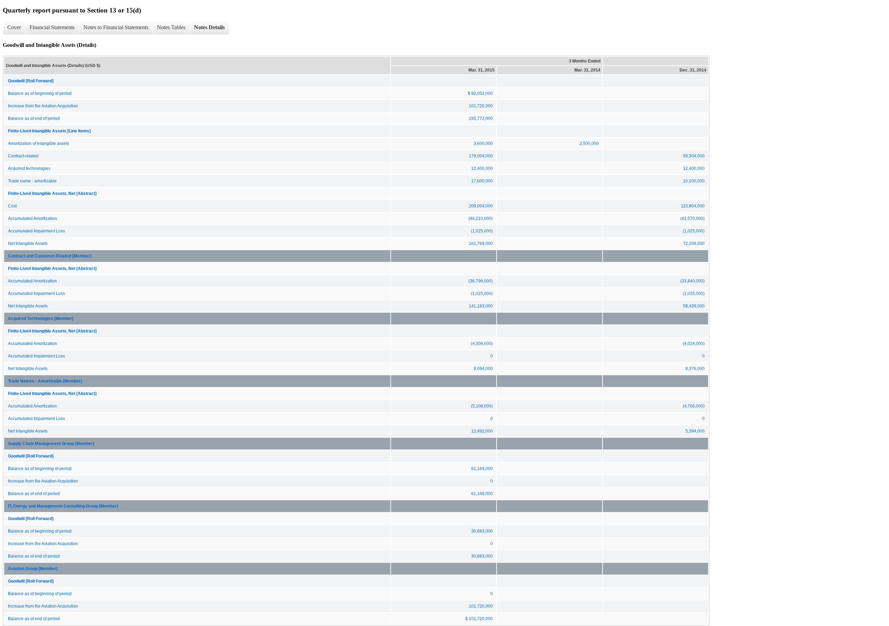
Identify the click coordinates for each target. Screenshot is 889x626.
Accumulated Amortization (32, 218)
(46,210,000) (480, 218)
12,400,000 (482, 168)
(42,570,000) (692, 218)
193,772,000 (481, 118)
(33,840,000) (692, 281)
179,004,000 (481, 156)
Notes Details (209, 27)
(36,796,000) (480, 281)
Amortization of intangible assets (38, 143)
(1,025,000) (482, 231)
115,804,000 (693, 206)
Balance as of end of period (34, 118)
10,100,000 (694, 181)
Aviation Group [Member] (33, 569)
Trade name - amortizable (32, 181)
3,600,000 (483, 143)
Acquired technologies (29, 168)
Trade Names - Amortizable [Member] (45, 381)
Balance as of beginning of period (40, 93)
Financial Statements (52, 27)
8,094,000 (483, 368)
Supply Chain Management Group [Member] (51, 444)
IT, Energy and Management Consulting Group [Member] (63, 506)
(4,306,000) (482, 343)
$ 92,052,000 (480, 93)
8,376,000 (695, 368)
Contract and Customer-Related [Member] (49, 256)
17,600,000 (482, 181)
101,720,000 (481, 106)
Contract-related (23, 156)
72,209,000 (694, 243)
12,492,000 (482, 431)
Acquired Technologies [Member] (40, 318)
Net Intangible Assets (28, 243)
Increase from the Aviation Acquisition (43, 106)
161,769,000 (481, 243)
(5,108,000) (482, 406)
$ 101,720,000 (479, 619)
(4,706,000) (694, 406)
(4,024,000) (694, 343)
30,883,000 (482, 531)
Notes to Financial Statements (115, 27)
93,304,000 (694, 156)
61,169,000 (482, 469)
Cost (12, 206)
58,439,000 (694, 306)
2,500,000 (589, 143)
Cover (14, 27)
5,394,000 (695, 431)
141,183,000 (481, 306)
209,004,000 (481, 206)
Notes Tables (171, 27)
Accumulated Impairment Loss (36, 231)
